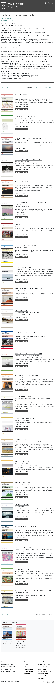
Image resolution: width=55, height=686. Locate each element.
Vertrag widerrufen (43, 673)
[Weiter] (10, 87)
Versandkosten (50, 614)
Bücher (26, 664)
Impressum (41, 678)
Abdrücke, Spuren (21, 310)
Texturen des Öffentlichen (25, 116)
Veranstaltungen (28, 669)
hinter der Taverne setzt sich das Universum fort (33, 591)
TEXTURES (18, 224)
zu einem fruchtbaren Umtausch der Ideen (30, 138)
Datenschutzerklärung (44, 667)
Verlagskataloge (28, 671)
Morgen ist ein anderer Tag (25, 418)
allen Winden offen (22, 569)
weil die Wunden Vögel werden (26, 246)
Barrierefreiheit (42, 669)
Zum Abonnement (6, 18)
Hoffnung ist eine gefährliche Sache (28, 353)
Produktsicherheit (43, 676)
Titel (35, 87)
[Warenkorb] (52, 3)
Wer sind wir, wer (21, 181)
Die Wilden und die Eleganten (25, 332)
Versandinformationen (44, 664)
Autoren (26, 667)
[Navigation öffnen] (45, 3)
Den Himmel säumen (22, 504)
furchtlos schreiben (23, 461)
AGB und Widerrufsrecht (44, 671)
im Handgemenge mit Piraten (25, 526)
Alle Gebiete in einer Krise (24, 548)
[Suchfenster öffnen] (49, 3)
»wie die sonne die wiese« (24, 397)
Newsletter (27, 673)
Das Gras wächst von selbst (25, 267)
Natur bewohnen (21, 95)
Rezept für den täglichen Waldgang (28, 159)
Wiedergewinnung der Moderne (26, 375)
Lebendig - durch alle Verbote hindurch (29, 289)
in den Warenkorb (22, 109)
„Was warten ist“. (21, 440)
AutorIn (40, 87)
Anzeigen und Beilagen (7, 20)
